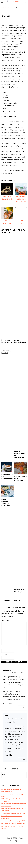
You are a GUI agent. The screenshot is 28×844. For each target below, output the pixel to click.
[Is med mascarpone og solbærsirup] (20, 449)
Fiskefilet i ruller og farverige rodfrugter (5, 502)
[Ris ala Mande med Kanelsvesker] (6, 472)
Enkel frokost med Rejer (19, 590)
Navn (3, 648)
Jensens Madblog (5, 7)
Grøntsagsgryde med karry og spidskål (13, 821)
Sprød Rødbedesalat (20, 341)
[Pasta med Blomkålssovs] (7, 338)
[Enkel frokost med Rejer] (20, 587)
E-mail (4, 655)
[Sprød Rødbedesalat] (20, 338)
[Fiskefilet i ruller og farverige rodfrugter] (7, 497)
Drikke (13, 7)
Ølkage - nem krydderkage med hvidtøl (13, 823)
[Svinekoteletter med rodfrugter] (20, 474)
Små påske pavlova (6, 352)
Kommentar (6, 620)
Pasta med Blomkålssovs (7, 341)
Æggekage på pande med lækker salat (13, 813)
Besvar (21, 707)
